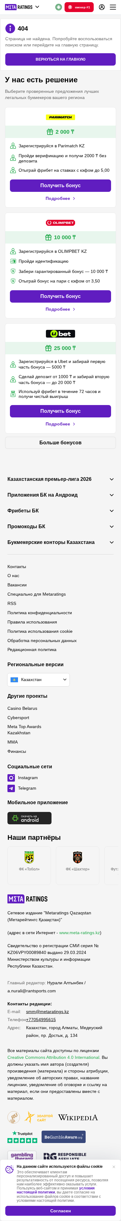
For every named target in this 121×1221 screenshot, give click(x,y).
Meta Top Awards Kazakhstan (24, 729)
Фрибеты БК (23, 510)
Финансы (16, 751)
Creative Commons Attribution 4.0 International (53, 1057)
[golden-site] (38, 1117)
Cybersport (18, 717)
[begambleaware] (64, 1137)
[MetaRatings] (27, 899)
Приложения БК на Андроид (42, 495)
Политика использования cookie (40, 631)
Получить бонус (60, 185)
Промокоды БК (26, 526)
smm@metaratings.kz (47, 1011)
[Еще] (113, 7)
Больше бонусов (60, 442)
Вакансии (17, 584)
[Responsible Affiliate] (65, 1157)
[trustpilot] (22, 1137)
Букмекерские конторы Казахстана (51, 542)
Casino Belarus (22, 708)
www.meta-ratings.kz (79, 932)
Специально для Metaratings (36, 594)
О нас (13, 575)
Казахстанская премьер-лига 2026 (49, 479)
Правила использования (32, 621)
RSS (11, 603)
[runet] (13, 1117)
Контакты (16, 566)
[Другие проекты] (22, 7)
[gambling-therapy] (22, 1157)
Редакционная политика (31, 649)
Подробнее (58, 198)
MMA (12, 742)
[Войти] (102, 7)
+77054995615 (41, 1019)
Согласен (60, 1210)
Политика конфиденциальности (39, 612)
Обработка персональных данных (42, 640)
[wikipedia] (78, 1117)
